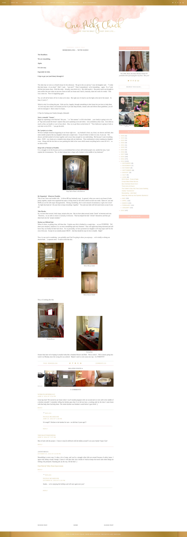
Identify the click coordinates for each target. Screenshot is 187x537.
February (126, 205)
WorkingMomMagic (46, 394)
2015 (123, 159)
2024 (123, 138)
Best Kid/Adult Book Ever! (130, 184)
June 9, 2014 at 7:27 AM (47, 437)
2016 (123, 156)
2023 (123, 140)
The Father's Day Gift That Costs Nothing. (135, 188)
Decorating (73, 2)
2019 (123, 149)
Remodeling (53, 363)
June (124, 177)
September (127, 170)
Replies (48, 413)
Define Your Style (57, 2)
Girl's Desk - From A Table (130, 179)
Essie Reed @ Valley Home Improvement (50, 466)
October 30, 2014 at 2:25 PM (54, 480)
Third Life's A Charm (128, 186)
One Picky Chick (77, 534)
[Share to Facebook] (72, 363)
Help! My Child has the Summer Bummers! (135, 195)
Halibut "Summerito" (128, 190)
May (124, 198)
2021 (123, 145)
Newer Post (42, 525)
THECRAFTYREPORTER (47, 435)
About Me (14, 2)
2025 (123, 135)
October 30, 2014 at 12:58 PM (49, 453)
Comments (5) (101, 363)
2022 (123, 142)
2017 (123, 154)
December (126, 163)
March (125, 203)
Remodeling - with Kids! (129, 193)
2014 (123, 161)
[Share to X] (70, 363)
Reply (40, 407)
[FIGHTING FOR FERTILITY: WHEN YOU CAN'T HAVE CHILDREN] (126, 119)
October (126, 168)
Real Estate (41, 2)
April (124, 200)
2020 (123, 147)
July (124, 175)
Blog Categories (89, 2)
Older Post (109, 525)
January (126, 207)
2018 (123, 152)
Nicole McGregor (51, 416)
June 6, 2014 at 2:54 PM (47, 396)
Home (4, 2)
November (126, 165)
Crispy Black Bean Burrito (130, 181)
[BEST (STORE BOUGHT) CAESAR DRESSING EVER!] (141, 119)
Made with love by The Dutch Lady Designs (103, 534)
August (125, 172)
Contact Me (27, 2)
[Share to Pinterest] (75, 363)
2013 (123, 210)
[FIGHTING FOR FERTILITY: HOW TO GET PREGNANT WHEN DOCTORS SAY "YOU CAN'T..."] (126, 104)
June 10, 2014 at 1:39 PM (52, 418)
